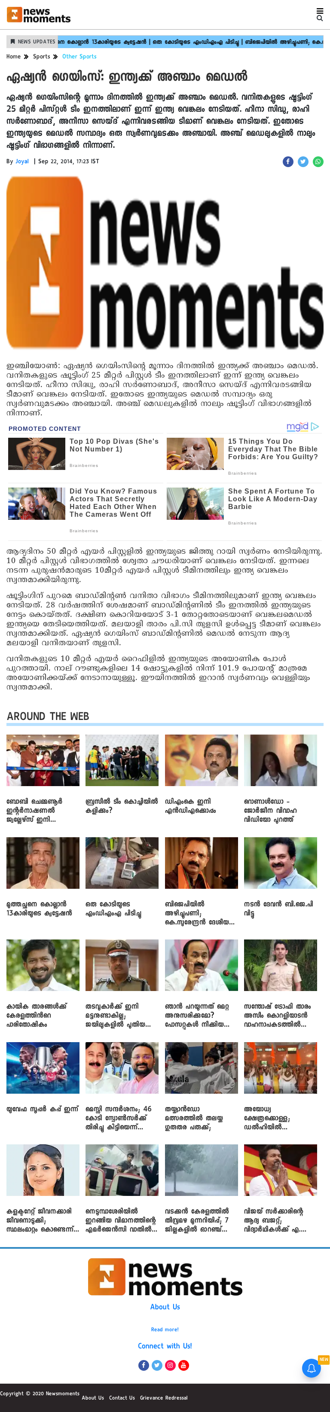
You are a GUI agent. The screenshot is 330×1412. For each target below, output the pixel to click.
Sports (41, 57)
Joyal (22, 162)
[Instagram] (170, 1365)
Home (13, 57)
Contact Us (122, 1399)
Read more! (165, 1330)
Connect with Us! (165, 1347)
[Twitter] (157, 1365)
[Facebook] (143, 1365)
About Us (165, 1308)
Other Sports (79, 57)
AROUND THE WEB (47, 718)
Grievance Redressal (164, 1399)
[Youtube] (183, 1365)
